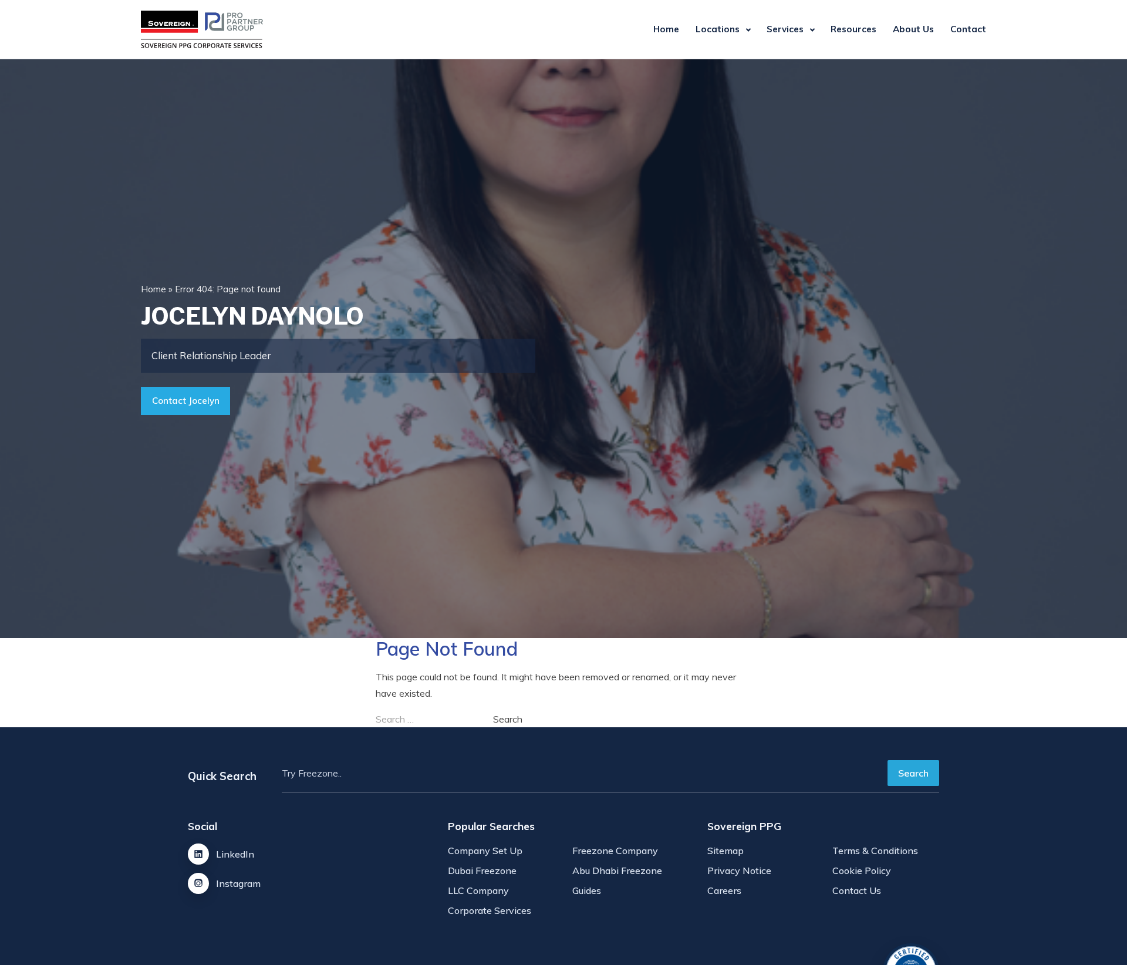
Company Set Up (485, 850)
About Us (913, 29)
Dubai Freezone (482, 870)
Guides (586, 890)
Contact (968, 29)
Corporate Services (489, 910)
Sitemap (725, 850)
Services (785, 29)
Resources (853, 29)
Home (666, 29)
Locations (718, 29)
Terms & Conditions (875, 850)
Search (913, 773)
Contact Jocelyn (186, 400)
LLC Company (478, 890)
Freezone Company (615, 850)
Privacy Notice (739, 870)
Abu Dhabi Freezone (617, 870)
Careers (724, 890)
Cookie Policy (861, 870)
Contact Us (856, 890)
